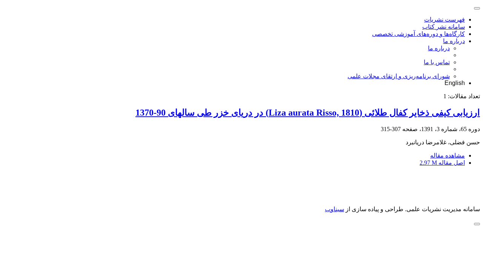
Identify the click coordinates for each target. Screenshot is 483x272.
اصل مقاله (442, 162)
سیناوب (334, 209)
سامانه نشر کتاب (443, 26)
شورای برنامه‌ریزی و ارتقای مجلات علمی (399, 76)
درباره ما (454, 41)
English (455, 83)
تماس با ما (437, 62)
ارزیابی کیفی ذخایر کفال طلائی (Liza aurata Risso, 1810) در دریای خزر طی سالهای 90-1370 (307, 112)
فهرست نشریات (444, 19)
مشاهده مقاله (447, 155)
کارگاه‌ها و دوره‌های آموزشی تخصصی (418, 34)
